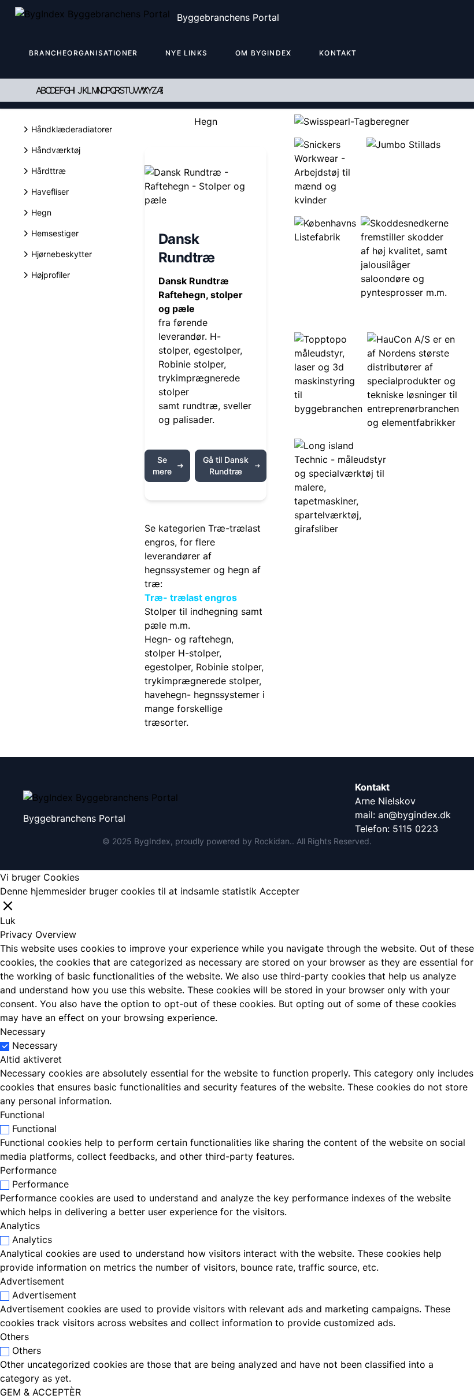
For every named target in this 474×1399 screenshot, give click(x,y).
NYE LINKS (186, 53)
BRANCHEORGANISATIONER (83, 53)
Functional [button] (22, 1114)
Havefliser (50, 191)
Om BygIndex (263, 53)
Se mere (162, 465)
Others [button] (14, 1336)
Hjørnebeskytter (61, 254)
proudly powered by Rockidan (232, 841)
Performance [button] (28, 1170)
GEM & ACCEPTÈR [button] (40, 1392)
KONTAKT (338, 53)
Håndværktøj (55, 150)
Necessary (35, 1045)
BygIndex (152, 841)
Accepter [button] (279, 891)
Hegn (41, 212)
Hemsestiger (55, 233)
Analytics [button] (20, 1225)
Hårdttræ (48, 171)
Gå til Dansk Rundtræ (226, 465)
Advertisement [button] (32, 1281)
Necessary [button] (23, 1031)
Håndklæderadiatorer (71, 129)
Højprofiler (50, 275)
